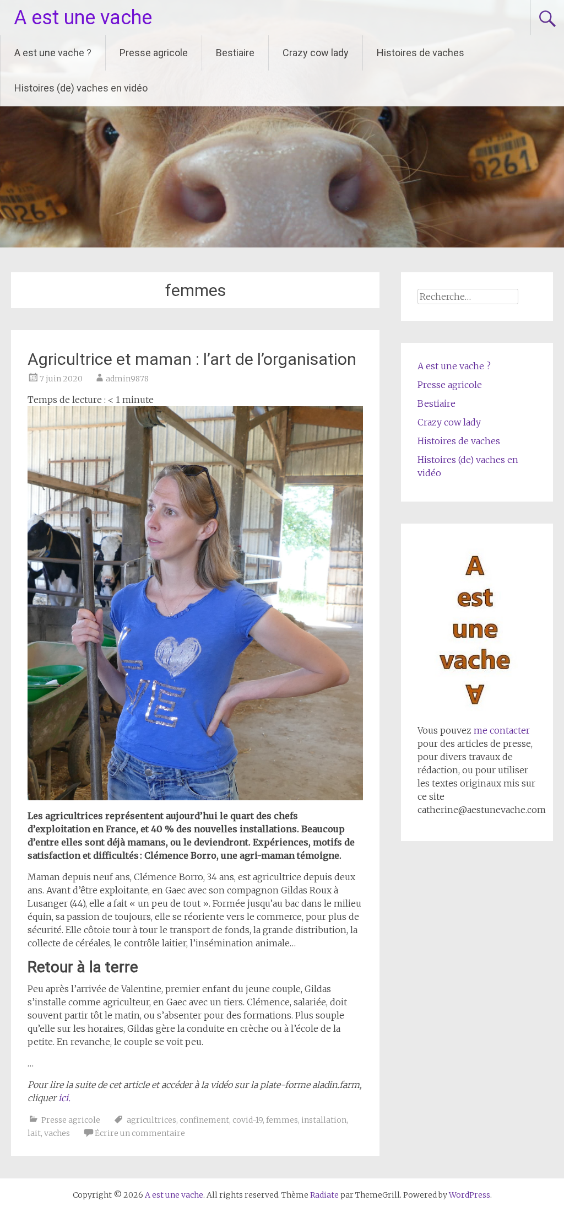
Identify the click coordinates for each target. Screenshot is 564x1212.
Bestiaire (235, 52)
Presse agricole (154, 52)
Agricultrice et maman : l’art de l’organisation (192, 359)
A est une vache (83, 17)
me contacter (500, 730)
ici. (64, 1097)
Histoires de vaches (420, 52)
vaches (57, 1133)
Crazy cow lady (316, 52)
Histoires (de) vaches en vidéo (81, 88)
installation (323, 1120)
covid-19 (247, 1120)
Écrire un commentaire (140, 1133)
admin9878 (127, 379)
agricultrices (151, 1120)
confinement (204, 1120)
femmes (282, 1120)
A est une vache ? (52, 52)
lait (34, 1133)
